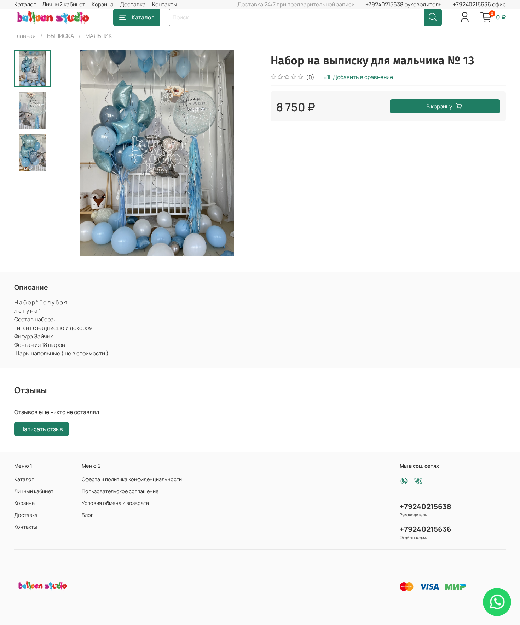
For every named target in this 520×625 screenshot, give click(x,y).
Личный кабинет (63, 4)
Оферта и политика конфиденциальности (132, 479)
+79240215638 (425, 506)
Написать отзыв (41, 429)
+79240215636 (425, 529)
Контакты (164, 4)
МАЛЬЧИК (98, 36)
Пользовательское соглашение (120, 491)
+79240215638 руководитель (403, 4)
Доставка (133, 4)
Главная (25, 36)
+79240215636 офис (479, 4)
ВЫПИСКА (60, 36)
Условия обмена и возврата (115, 503)
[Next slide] (245, 153)
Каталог (25, 4)
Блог (87, 515)
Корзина (103, 4)
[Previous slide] (68, 153)
